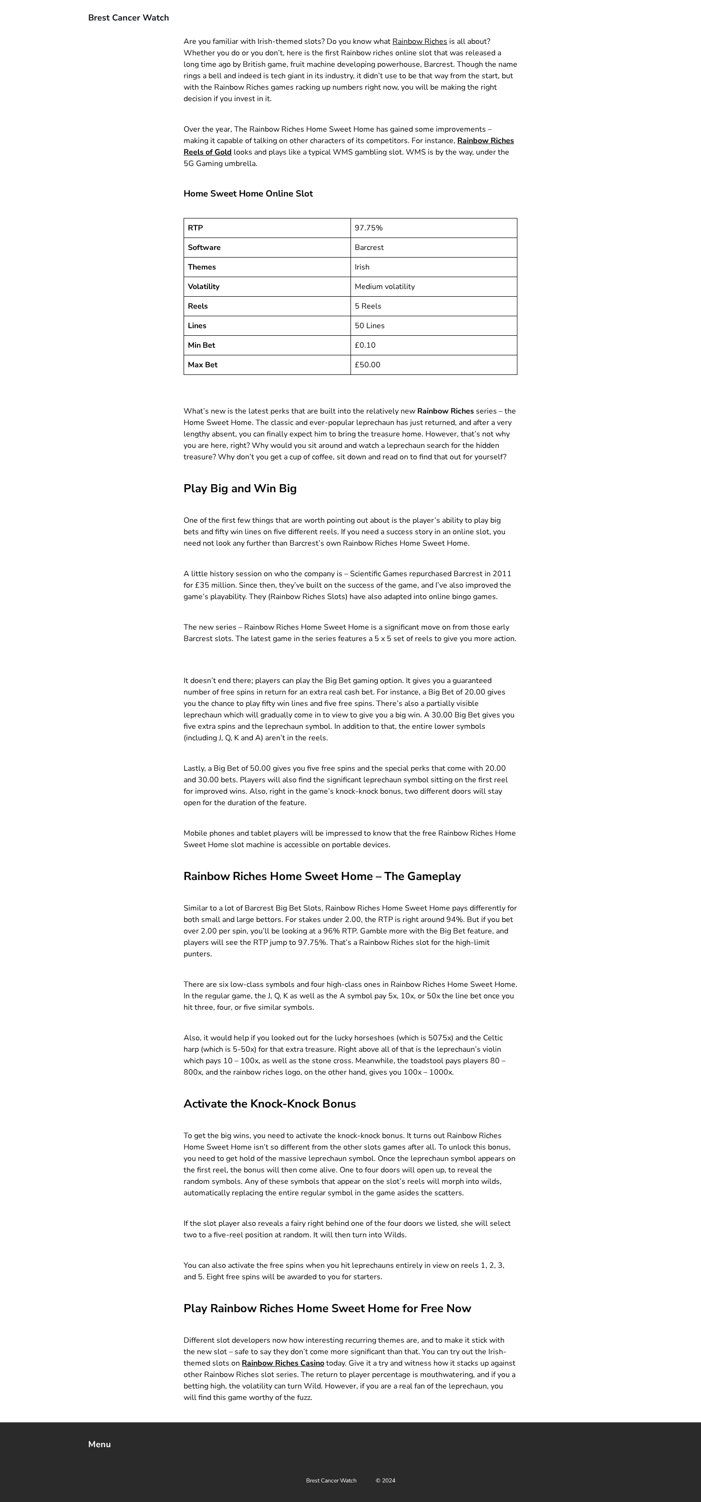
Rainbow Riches (419, 41)
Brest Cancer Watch (128, 17)
